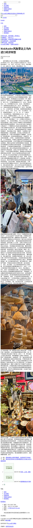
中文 (2, 23)
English (4, 17)
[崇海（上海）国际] (9, 472)
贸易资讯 (6, 7)
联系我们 (6, 10)
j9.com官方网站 (5, 44)
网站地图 (7, 520)
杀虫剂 (11, 526)
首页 (5, 3)
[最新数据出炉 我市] (9, 481)
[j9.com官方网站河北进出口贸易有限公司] (13, 13)
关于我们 (6, 5)
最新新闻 (3, 461)
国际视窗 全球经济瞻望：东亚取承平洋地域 (18, 457)
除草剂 (8, 526)
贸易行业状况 (8, 9)
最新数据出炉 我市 (25, 481)
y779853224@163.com (14, 508)
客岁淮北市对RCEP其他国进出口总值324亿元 (18, 459)
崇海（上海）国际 (25, 472)
